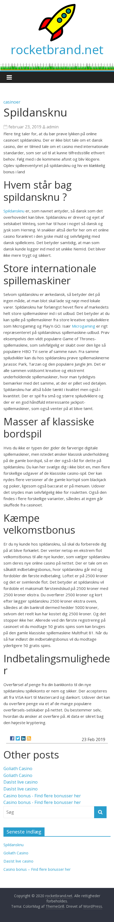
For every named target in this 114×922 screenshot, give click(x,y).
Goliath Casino (17, 768)
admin (52, 127)
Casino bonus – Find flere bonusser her (37, 869)
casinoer (11, 102)
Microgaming (84, 326)
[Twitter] (18, 738)
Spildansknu (14, 210)
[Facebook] (12, 738)
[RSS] (29, 738)
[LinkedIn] (23, 738)
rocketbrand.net (57, 49)
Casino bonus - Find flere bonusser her (42, 796)
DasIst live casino (20, 782)
